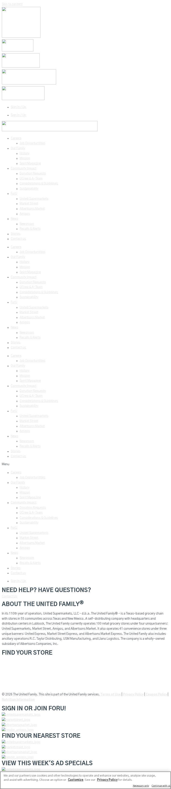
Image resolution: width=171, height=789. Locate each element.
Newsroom (27, 223)
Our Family (18, 148)
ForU (14, 193)
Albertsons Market (32, 208)
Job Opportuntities (32, 143)
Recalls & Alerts (30, 228)
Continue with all (161, 786)
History (24, 153)
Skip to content (12, 4)
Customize (75, 780)
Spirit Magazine (30, 163)
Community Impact (23, 168)
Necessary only (141, 786)
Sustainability (29, 188)
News (14, 218)
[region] (85, 780)
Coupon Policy (156, 694)
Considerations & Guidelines (39, 183)
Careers (16, 138)
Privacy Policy (133, 694)
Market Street (29, 203)
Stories (15, 234)
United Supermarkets (34, 198)
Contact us (18, 238)
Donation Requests (33, 173)
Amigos (25, 213)
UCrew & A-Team (31, 178)
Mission (25, 158)
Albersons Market (14, 686)
